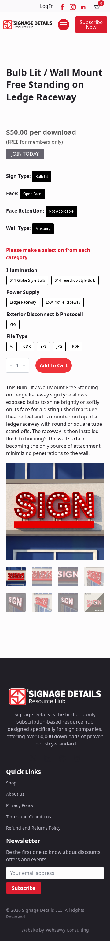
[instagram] (73, 7)
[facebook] (62, 7)
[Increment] (24, 365)
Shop (11, 783)
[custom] (33, 758)
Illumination (22, 270)
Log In (47, 6)
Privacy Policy (19, 805)
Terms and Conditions (28, 816)
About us (15, 794)
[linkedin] (83, 7)
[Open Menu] (63, 24)
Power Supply (22, 292)
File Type (17, 336)
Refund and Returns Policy (33, 828)
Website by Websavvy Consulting (55, 930)
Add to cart (54, 365)
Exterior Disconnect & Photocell (44, 314)
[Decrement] (11, 365)
